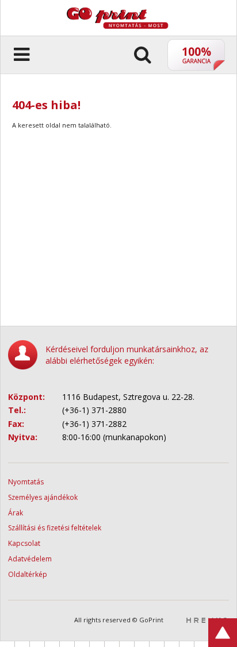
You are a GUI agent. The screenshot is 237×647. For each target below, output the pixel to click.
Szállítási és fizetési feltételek (54, 528)
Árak (15, 513)
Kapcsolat (24, 543)
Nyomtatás (26, 482)
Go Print (136, 12)
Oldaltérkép (27, 574)
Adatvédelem (30, 559)
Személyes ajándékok (43, 497)
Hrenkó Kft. (207, 620)
